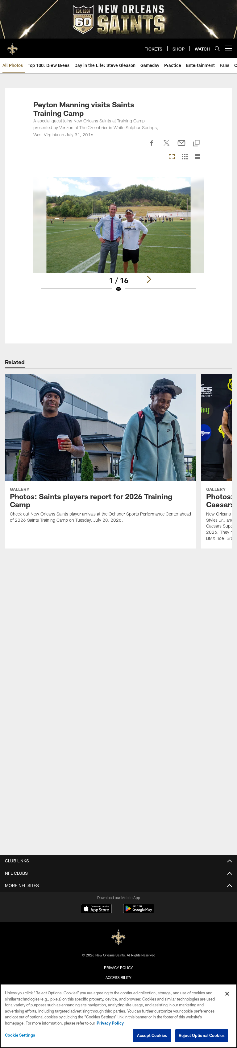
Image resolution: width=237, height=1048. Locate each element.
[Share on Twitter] (167, 146)
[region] (118, 1016)
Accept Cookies (152, 1035)
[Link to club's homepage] (12, 46)
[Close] (227, 994)
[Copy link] (196, 143)
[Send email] (181, 146)
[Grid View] (184, 157)
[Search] (217, 48)
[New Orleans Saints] (118, 937)
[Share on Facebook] (152, 146)
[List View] (197, 157)
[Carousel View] (172, 157)
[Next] (148, 279)
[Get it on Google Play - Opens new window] (138, 911)
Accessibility (118, 977)
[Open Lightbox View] (118, 238)
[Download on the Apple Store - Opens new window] (96, 909)
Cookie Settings (20, 1035)
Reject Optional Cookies (202, 1035)
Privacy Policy (118, 967)
